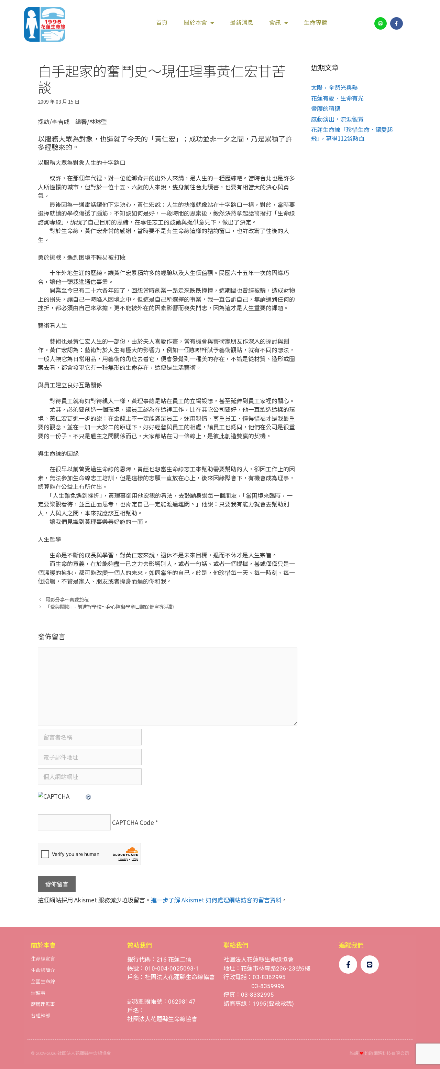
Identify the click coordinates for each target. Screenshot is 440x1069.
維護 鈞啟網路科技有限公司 (379, 1053)
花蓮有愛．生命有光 (337, 98)
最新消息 (241, 22)
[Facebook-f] (396, 23)
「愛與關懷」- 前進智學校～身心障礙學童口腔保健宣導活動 (109, 606)
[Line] (380, 23)
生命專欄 (315, 22)
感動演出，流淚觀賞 (337, 119)
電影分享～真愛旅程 (67, 599)
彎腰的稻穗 (325, 108)
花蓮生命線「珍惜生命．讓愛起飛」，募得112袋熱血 (352, 134)
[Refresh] (88, 796)
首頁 (162, 22)
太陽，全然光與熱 (334, 87)
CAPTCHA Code (133, 822)
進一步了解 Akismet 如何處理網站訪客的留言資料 (216, 899)
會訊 (275, 22)
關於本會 (195, 22)
